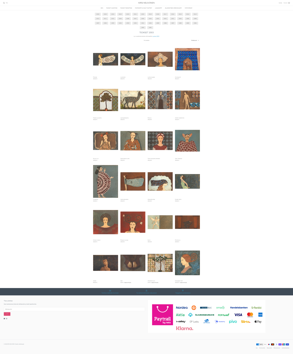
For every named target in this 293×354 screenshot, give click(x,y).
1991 (142, 23)
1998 (195, 18)
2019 (150, 14)
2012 (97, 18)
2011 (105, 18)
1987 (172, 23)
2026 (97, 14)
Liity (7, 314)
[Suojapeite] (105, 181)
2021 (135, 14)
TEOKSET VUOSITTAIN (111, 8)
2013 (195, 14)
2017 (165, 14)
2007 (135, 18)
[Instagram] (6, 318)
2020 (142, 14)
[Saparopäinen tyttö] (132, 140)
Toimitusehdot (262, 348)
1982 (150, 27)
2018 (157, 14)
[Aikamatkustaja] (160, 181)
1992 (135, 23)
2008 (127, 18)
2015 (180, 14)
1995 (112, 23)
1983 (142, 27)
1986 (180, 23)
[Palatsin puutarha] (105, 100)
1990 (150, 23)
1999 (187, 18)
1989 (157, 23)
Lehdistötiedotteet (285, 348)
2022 (127, 14)
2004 (157, 18)
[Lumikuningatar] (160, 59)
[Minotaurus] (187, 222)
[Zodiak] (105, 263)
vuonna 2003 (156, 36)
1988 (165, 23)
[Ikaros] (160, 222)
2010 (112, 18)
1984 (195, 23)
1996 (105, 23)
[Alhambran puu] (160, 263)
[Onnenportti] (187, 59)
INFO (102, 8)
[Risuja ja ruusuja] (132, 222)
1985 (187, 23)
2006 (142, 18)
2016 (172, 14)
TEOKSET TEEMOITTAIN (126, 8)
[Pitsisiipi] (105, 59)
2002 (165, 18)
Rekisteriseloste (277, 348)
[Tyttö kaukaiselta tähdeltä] (160, 140)
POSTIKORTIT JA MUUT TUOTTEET (143, 8)
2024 (112, 14)
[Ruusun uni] (105, 140)
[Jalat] (132, 263)
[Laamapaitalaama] (132, 100)
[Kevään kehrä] (187, 181)
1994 (120, 23)
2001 (172, 18)
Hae (256, 348)
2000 (180, 18)
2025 (105, 14)
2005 (150, 18)
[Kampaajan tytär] (187, 263)
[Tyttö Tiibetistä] (187, 140)
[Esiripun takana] (105, 222)
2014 (187, 14)
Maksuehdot (269, 348)
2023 (120, 14)
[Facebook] (4, 318)
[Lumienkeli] (132, 59)
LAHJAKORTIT (158, 8)
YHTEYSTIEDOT (188, 8)
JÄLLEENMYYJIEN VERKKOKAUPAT (173, 8)
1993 (127, 23)
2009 (120, 18)
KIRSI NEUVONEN (11, 344)
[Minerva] (160, 100)
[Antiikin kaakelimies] (187, 100)
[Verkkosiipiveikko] (132, 181)
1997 (97, 23)
